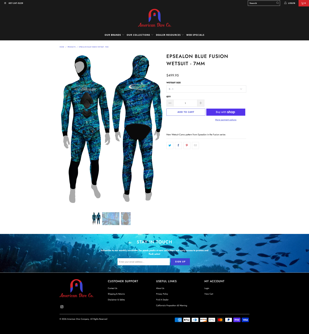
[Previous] (65, 129)
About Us (160, 288)
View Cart (208, 293)
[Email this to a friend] (195, 145)
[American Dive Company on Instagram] (5, 3)
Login (206, 288)
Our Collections (138, 34)
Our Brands (113, 34)
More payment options (225, 119)
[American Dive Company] (154, 18)
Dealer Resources (169, 34)
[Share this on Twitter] (169, 145)
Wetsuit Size (173, 82)
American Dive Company (78, 318)
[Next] (157, 129)
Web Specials (195, 34)
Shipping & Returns (116, 293)
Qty (168, 96)
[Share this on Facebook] (178, 145)
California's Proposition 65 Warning (171, 305)
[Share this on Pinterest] (186, 145)
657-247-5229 (16, 3)
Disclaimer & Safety (116, 299)
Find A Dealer (162, 299)
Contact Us (112, 288)
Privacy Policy (162, 293)
